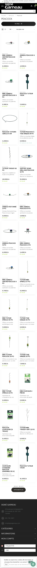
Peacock (19, 15)
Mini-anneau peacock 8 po (25, 208)
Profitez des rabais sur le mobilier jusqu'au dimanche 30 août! (19, 1)
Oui (30, 562)
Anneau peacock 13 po (9, 244)
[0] (35, 6)
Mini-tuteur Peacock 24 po (8, 355)
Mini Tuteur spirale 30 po (7, 319)
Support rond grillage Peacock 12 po (27, 170)
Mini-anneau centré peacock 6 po (9, 95)
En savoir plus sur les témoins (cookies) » (21, 564)
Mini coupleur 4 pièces (26, 392)
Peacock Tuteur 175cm (26, 467)
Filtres (17, 24)
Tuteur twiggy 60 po (9, 169)
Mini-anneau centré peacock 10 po (8, 57)
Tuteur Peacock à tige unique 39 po (27, 133)
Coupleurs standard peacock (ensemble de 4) (8, 468)
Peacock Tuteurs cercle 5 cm (9, 133)
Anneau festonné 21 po (9, 208)
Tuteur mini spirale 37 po (25, 281)
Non (6, 564)
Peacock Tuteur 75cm (26, 94)
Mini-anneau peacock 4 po (25, 244)
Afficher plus (18, 490)
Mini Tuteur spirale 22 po (7, 392)
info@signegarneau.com (12, 523)
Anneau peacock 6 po (27, 56)
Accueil (3, 15)
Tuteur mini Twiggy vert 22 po (27, 428)
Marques (11, 15)
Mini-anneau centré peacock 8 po (9, 281)
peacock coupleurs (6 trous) (7, 429)
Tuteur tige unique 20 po (25, 355)
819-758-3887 (9, 518)
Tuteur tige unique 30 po (25, 319)
